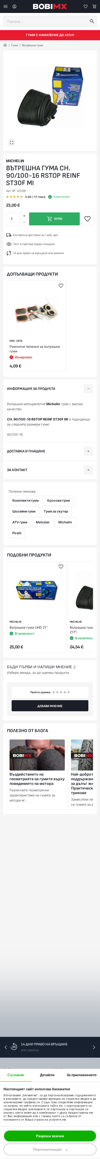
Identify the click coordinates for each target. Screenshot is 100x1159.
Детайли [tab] (47, 1075)
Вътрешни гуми (32, 45)
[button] (94, 1047)
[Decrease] (24, 222)
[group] (50, 97)
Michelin (15, 160)
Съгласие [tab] (15, 1075)
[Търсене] (92, 21)
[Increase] (24, 216)
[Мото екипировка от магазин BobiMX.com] (5, 45)
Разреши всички (50, 1136)
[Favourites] (85, 6)
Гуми (14, 45)
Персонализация (47, 1149)
